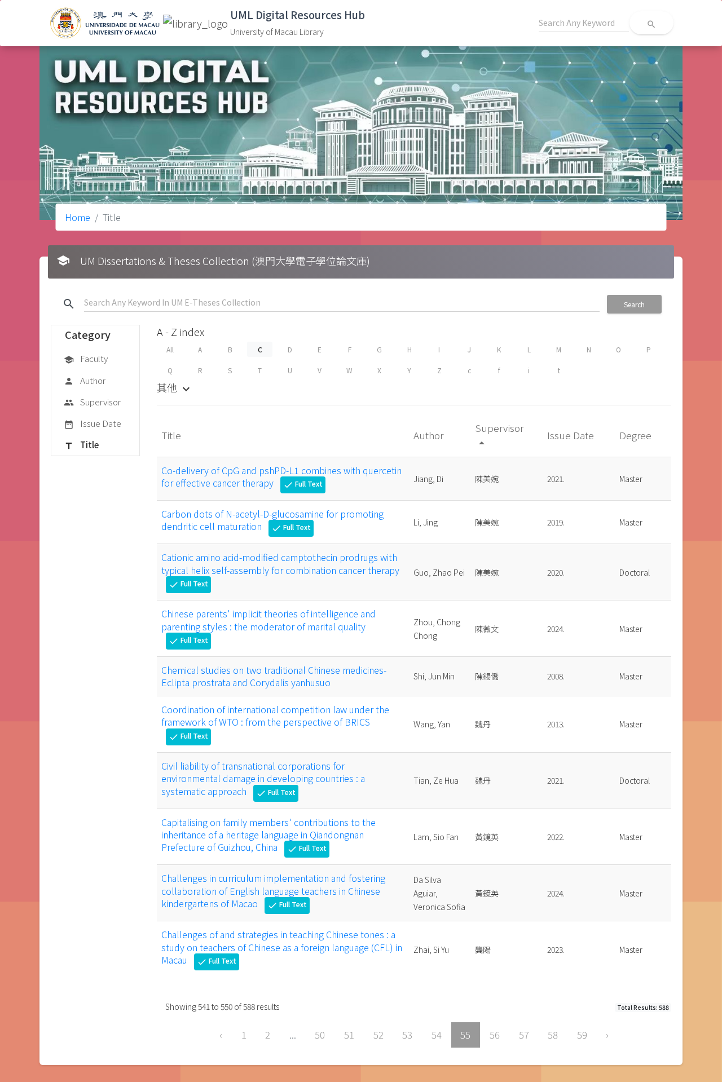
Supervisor (92, 401)
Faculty (86, 358)
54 (437, 1034)
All (170, 349)
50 (320, 1034)
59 (582, 1034)
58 (553, 1034)
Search (634, 304)
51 (349, 1034)
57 (524, 1034)
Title (81, 444)
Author (84, 380)
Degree (636, 435)
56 (495, 1034)
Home (77, 217)
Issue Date (92, 423)
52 (378, 1034)
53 (407, 1034)
